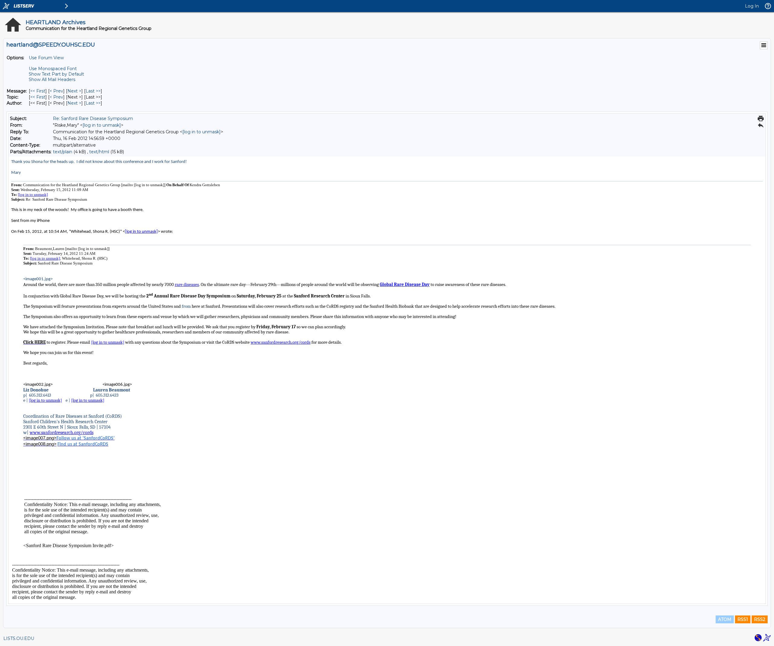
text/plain (62, 151)
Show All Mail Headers (52, 79)
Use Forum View (46, 57)
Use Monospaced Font (53, 68)
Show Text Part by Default (56, 74)
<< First (37, 91)
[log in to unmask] (102, 125)
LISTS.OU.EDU (18, 638)
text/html (99, 151)
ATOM (724, 619)
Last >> (93, 91)
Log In (752, 6)
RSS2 (759, 619)
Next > (74, 91)
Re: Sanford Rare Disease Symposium (93, 118)
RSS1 (742, 619)
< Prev (56, 91)
